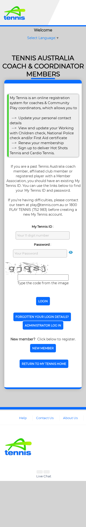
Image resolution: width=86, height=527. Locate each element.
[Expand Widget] (46, 472)
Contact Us (45, 418)
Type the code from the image (43, 283)
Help (23, 418)
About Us (70, 418)
